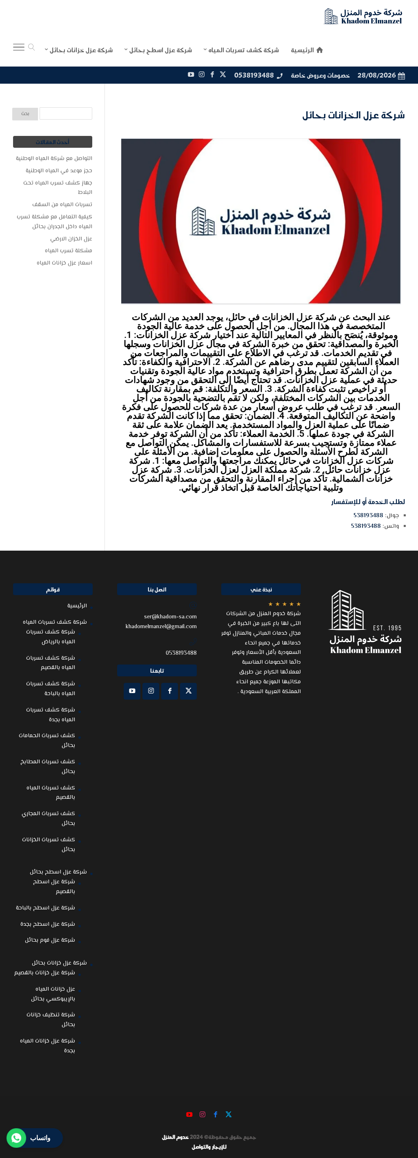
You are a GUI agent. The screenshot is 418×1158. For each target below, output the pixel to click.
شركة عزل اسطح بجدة (47, 924)
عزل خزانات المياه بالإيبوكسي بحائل (53, 994)
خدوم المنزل (175, 1137)
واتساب (40, 1137)
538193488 (368, 515)
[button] (398, 1103)
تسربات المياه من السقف (62, 204)
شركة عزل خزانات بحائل (59, 963)
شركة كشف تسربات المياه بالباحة (50, 689)
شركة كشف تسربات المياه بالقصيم (50, 663)
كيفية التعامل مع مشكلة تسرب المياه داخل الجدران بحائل (54, 222)
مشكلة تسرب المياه (68, 251)
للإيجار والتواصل (209, 1146)
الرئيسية (77, 606)
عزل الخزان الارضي (71, 239)
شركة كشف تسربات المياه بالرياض (50, 637)
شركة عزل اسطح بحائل (58, 872)
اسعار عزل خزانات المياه (64, 263)
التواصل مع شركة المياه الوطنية (54, 158)
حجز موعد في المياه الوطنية (59, 171)
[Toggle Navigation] (18, 49)
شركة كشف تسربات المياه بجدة (50, 715)
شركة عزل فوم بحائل (50, 940)
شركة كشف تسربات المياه (55, 622)
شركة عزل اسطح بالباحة (45, 908)
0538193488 (254, 75)
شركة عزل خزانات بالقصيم (44, 973)
